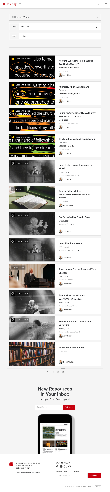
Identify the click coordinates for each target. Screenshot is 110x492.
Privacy (90, 487)
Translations (69, 487)
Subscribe (69, 407)
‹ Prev (48, 372)
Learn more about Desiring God (28, 472)
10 (58, 372)
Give (98, 487)
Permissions (81, 487)
